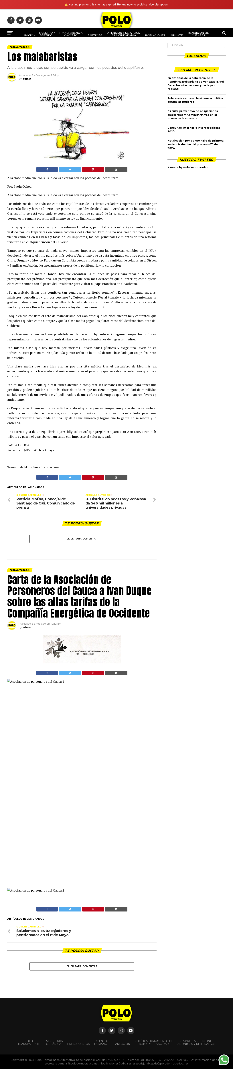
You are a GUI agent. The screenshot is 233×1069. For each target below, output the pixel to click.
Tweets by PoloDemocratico (187, 167)
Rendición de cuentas (198, 34)
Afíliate (176, 35)
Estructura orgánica (53, 1042)
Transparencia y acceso (70, 34)
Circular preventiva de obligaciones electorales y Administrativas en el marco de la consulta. (192, 114)
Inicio (28, 35)
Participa (95, 35)
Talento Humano (100, 1042)
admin (27, 78)
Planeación (121, 1044)
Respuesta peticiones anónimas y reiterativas (196, 1042)
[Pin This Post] (93, 169)
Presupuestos (78, 1044)
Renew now (125, 4)
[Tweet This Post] (70, 169)
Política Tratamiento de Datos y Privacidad (154, 1042)
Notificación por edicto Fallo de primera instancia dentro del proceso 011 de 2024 (195, 144)
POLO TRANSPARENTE (29, 1042)
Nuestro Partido (46, 34)
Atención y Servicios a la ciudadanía (123, 34)
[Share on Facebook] (47, 169)
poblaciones (155, 35)
